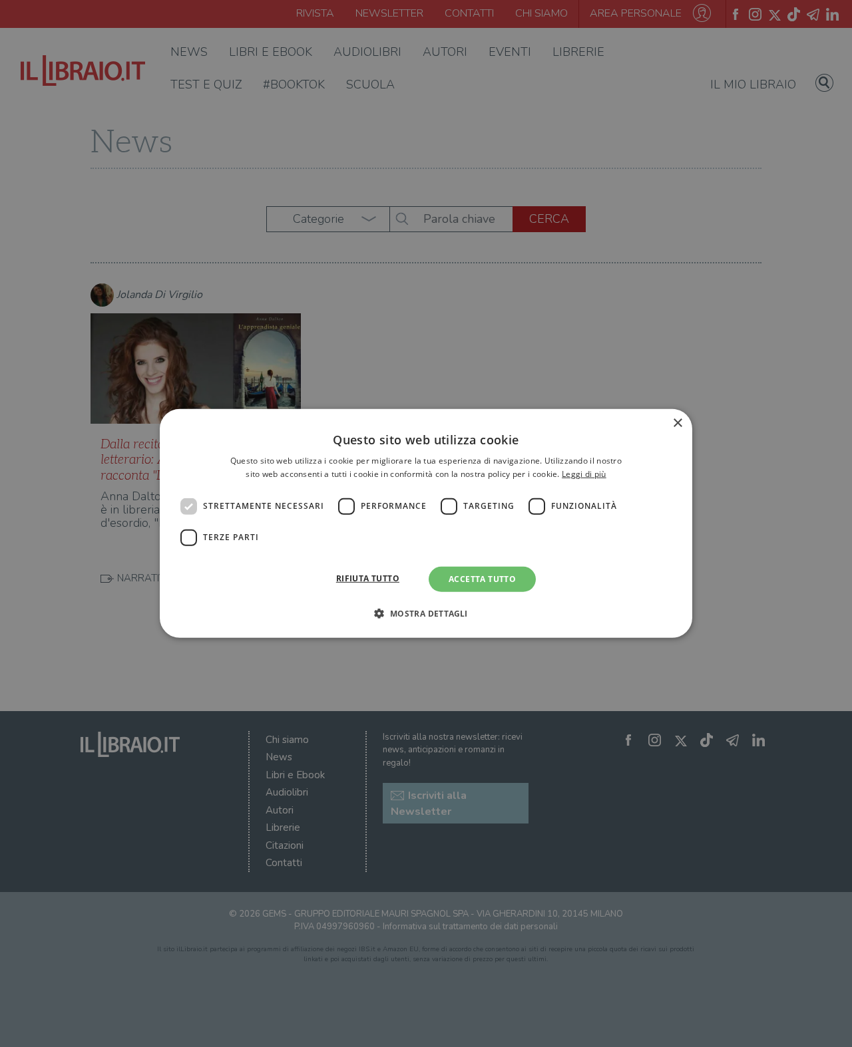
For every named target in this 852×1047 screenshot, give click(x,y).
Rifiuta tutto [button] (367, 578)
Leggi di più (584, 474)
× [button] (677, 423)
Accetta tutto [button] (482, 579)
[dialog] (426, 523)
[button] (425, 613)
